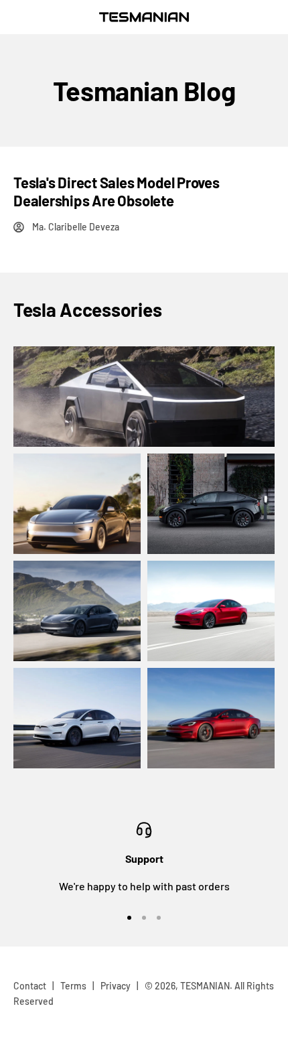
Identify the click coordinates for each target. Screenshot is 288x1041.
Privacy (115, 985)
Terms (73, 985)
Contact (29, 985)
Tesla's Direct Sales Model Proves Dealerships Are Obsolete (116, 191)
